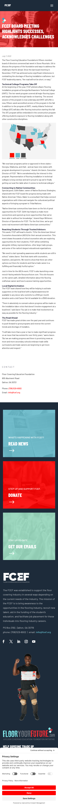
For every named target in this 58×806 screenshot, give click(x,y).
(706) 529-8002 (15, 388)
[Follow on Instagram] (26, 641)
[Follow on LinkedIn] (18, 641)
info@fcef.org (14, 392)
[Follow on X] (11, 641)
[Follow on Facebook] (3, 641)
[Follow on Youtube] (33, 641)
